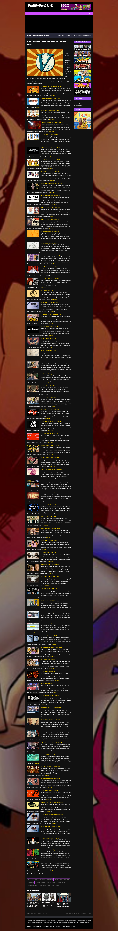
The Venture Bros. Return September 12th (51, 314)
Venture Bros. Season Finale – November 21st (52, 624)
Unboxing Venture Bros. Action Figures (50, 445)
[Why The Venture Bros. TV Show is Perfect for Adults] (64, 897)
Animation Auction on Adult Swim (49, 243)
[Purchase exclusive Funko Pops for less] (76, 9)
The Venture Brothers (32, 885)
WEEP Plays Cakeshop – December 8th (50, 766)
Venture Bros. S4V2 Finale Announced (50, 695)
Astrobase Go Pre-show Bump (48, 600)
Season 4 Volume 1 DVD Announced (49, 302)
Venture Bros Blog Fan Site (34, 920)
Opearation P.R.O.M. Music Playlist (49, 754)
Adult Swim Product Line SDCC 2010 (49, 326)
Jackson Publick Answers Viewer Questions (52, 122)
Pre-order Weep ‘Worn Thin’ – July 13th (50, 278)
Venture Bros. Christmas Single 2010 (49, 850)
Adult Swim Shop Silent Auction (48, 350)
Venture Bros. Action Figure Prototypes (50, 110)
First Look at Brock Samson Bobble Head (50, 207)
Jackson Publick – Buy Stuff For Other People (52, 802)
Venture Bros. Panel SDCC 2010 (48, 397)
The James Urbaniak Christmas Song (50, 838)
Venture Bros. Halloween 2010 (48, 671)
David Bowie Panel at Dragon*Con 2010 (50, 576)
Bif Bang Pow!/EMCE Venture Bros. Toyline (51, 98)
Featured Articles (41, 46)
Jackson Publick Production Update (49, 481)
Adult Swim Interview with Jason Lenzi (50, 457)
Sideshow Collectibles (40, 882)
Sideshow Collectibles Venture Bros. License (51, 469)
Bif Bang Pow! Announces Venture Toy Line (51, 86)
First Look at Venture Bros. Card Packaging (51, 255)
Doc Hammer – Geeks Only (47, 290)
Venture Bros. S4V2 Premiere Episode (50, 505)
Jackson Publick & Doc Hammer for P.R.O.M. (51, 743)
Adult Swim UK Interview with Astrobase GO (51, 778)
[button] (89, 13)
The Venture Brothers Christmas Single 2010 (37, 914)
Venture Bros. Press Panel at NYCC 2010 (50, 719)
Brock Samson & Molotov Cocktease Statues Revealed (78, 914)
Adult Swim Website (37, 926)
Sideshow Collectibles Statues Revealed (50, 862)
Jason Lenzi (66, 879)
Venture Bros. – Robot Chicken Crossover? (51, 421)
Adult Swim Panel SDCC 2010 (48, 386)
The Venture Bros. (61, 882)
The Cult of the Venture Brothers (48, 552)
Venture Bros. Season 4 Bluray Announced (51, 826)
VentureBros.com (78, 105)
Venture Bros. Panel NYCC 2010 (48, 683)
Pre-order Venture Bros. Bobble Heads (50, 134)
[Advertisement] (59, 23)
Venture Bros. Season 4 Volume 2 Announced (52, 814)
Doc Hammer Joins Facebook (48, 659)
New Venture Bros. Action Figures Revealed (51, 362)
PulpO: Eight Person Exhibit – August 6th (50, 433)
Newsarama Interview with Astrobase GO (51, 707)
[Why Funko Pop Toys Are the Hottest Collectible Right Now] (49, 896)
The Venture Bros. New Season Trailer (50, 409)
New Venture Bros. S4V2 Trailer (48, 493)
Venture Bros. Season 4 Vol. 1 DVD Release (51, 635)
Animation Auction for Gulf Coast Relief (50, 231)
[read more (47, 418)
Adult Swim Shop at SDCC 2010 (48, 338)
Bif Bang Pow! (42, 879)
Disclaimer (29, 926)
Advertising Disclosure (70, 926)
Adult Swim (34, 879)
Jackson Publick (58, 879)
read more (53, 95)
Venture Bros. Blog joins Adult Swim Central (51, 195)
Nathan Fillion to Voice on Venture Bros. (50, 564)
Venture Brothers (42, 885)
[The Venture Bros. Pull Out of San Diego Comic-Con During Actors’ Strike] (34, 896)
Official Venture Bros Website (49, 926)
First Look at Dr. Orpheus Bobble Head (50, 219)
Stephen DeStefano (51, 882)
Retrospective (31, 882)
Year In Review (55, 885)
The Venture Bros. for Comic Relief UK (50, 171)
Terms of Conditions (60, 926)
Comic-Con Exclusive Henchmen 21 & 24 (50, 159)
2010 (29, 879)
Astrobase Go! (77, 103)
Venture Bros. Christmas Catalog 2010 (50, 790)
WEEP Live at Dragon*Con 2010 (48, 516)
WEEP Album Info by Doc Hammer (49, 588)
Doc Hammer (50, 879)
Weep (49, 885)
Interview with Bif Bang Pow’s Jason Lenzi (51, 374)
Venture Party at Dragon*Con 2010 (49, 540)
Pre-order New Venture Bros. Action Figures (51, 647)
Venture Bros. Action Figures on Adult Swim (51, 183)
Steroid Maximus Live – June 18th (49, 267)
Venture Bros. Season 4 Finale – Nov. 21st (51, 731)
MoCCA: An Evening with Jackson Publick (51, 147)
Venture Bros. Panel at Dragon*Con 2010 (50, 528)
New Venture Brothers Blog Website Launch (51, 612)
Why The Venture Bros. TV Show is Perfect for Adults (63, 905)
